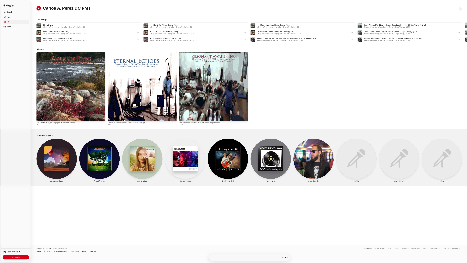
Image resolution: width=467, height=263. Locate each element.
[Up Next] (282, 257)
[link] (44, 135)
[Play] (38, 8)
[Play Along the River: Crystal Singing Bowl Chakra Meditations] (39, 118)
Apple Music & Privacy (60, 251)
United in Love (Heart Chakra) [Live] (164, 32)
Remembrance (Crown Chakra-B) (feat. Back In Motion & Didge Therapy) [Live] (287, 38)
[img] (9, 5)
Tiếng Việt (446, 248)
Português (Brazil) (434, 248)
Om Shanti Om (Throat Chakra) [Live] (164, 25)
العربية (389, 248)
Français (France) (415, 248)
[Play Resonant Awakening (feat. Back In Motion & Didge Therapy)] (182, 118)
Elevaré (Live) (48, 25)
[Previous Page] (34, 32)
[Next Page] (464, 32)
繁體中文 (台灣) (456, 248)
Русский (396, 248)
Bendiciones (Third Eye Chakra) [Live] (57, 38)
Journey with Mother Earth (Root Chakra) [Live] (275, 32)
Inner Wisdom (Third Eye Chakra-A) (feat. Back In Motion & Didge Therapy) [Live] (395, 25)
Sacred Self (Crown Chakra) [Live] (56, 32)
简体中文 (404, 248)
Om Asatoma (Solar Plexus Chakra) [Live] (165, 38)
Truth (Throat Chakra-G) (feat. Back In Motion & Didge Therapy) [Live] (390, 32)
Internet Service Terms (43, 251)
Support (84, 251)
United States (368, 248)
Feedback (93, 251)
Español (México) (379, 248)
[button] (16, 12)
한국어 (425, 248)
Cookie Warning (74, 251)
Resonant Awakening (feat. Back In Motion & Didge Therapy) (202, 53)
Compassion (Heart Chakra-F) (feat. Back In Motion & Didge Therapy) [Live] (393, 38)
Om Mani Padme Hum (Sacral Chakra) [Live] (273, 25)
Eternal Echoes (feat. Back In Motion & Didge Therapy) (128, 53)
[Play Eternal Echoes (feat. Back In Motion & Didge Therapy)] (111, 118)
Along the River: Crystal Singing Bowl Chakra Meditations (58, 53)
